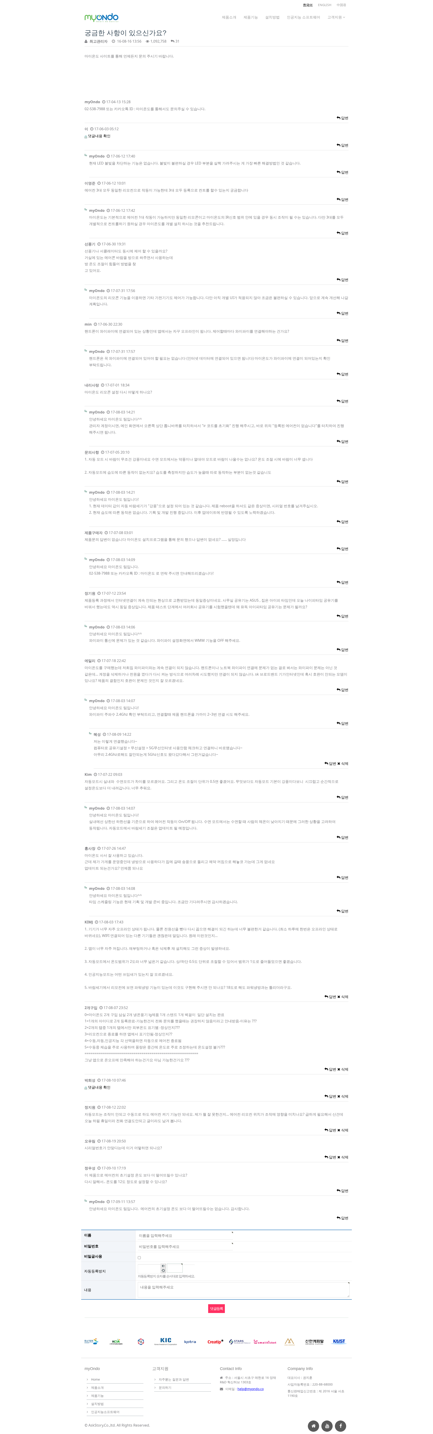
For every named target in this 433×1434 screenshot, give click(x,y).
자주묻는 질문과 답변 (174, 1379)
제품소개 (229, 17)
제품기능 (251, 17)
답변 (344, 117)
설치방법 (272, 17)
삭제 (344, 763)
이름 (87, 1235)
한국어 (308, 5)
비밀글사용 (93, 1256)
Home (95, 1379)
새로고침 (163, 1270)
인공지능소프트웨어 (105, 1412)
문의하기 (165, 1387)
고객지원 (335, 17)
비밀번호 (91, 1246)
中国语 (341, 5)
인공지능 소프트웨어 (303, 17)
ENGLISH (324, 5)
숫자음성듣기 (163, 1265)
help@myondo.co (250, 1389)
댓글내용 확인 (99, 135)
